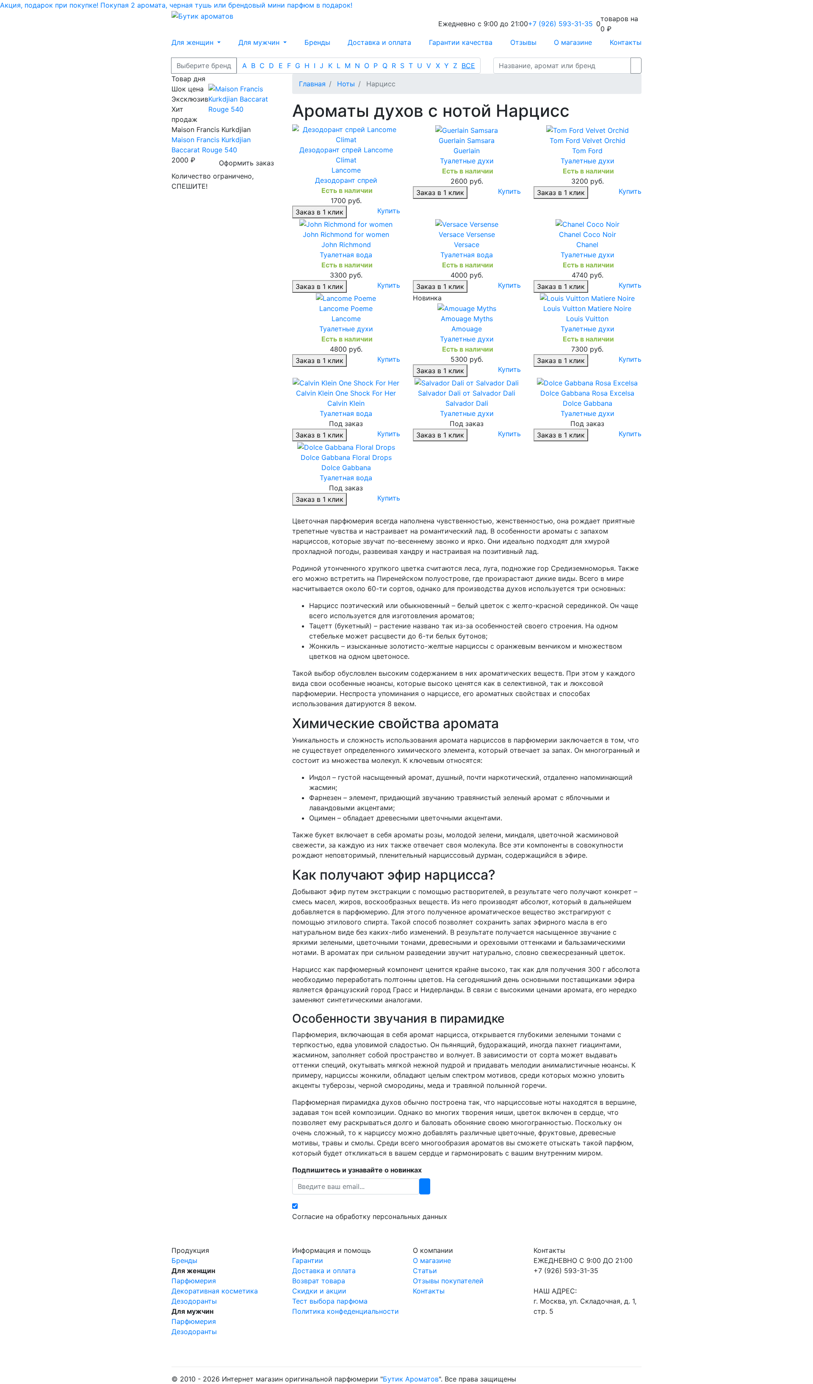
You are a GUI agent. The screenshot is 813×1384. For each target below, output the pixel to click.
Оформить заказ (246, 163)
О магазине (573, 42)
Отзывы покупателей (448, 1281)
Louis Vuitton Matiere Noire (587, 308)
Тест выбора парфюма (330, 1301)
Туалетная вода (346, 254)
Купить (388, 210)
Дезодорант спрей (346, 180)
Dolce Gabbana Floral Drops (346, 457)
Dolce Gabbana (587, 403)
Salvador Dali (466, 403)
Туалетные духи (467, 161)
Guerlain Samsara (467, 140)
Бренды (317, 42)
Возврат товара (318, 1281)
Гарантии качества (460, 42)
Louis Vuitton (587, 318)
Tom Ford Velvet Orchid (587, 140)
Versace (466, 244)
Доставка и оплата (379, 42)
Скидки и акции (319, 1291)
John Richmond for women (346, 234)
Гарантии (307, 1260)
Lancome (346, 170)
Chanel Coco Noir (587, 234)
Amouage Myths (467, 318)
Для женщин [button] (193, 42)
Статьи (425, 1270)
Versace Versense (467, 234)
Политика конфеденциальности (345, 1311)
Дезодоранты (194, 1301)
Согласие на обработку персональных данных (369, 1216)
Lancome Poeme (346, 308)
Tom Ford (587, 150)
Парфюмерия (193, 1281)
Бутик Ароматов (411, 1379)
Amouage (466, 329)
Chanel (587, 244)
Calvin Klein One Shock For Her (346, 393)
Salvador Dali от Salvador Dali (466, 393)
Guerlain (467, 150)
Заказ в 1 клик (319, 212)
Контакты (626, 42)
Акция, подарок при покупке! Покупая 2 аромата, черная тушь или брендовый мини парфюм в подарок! (176, 5)
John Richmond (346, 244)
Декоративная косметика (214, 1291)
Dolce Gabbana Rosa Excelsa (587, 393)
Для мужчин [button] (260, 42)
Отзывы (523, 42)
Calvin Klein (346, 403)
